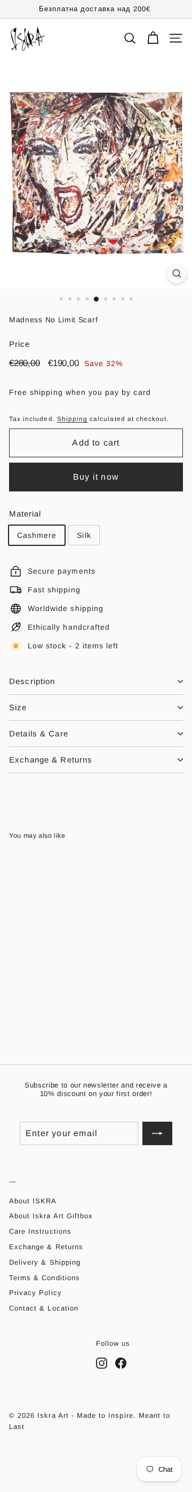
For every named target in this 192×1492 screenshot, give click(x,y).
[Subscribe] (157, 1133)
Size (18, 707)
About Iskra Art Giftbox (51, 1216)
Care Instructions (40, 1231)
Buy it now (96, 476)
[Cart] (152, 38)
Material (25, 513)
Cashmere (37, 535)
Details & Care (38, 733)
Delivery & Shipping (45, 1262)
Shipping (72, 419)
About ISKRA (33, 1201)
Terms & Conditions (44, 1278)
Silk (84, 535)
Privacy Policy (35, 1293)
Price (19, 343)
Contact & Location (43, 1308)
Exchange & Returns (50, 759)
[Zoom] (177, 273)
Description (32, 681)
